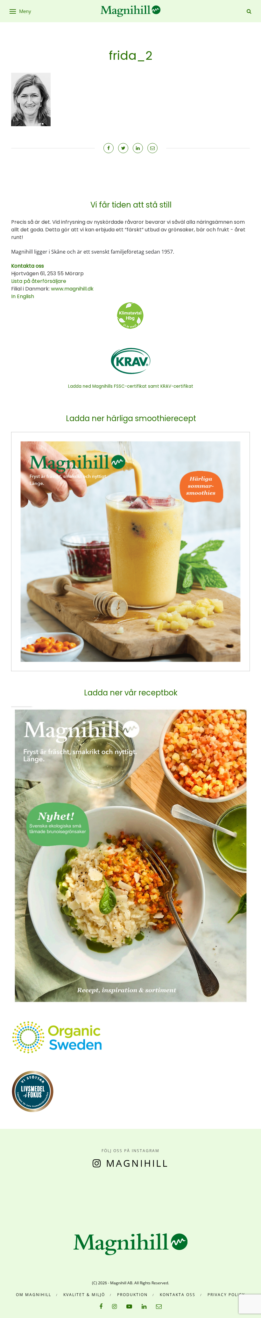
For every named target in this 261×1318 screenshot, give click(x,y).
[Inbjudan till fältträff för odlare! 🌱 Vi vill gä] (212, 1195)
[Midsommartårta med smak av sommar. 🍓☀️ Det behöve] (16, 1195)
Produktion (132, 1294)
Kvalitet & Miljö (84, 1294)
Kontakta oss (177, 1294)
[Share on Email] (152, 148)
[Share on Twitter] (123, 148)
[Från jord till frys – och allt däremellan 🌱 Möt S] (146, 1195)
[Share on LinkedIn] (138, 148)
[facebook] (100, 1306)
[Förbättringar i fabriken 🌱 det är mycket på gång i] (179, 1195)
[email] (159, 1306)
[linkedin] (144, 1306)
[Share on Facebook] (108, 148)
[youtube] (129, 1306)
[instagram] (114, 1306)
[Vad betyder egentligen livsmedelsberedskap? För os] (49, 1195)
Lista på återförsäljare (38, 281)
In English (22, 296)
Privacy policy (226, 1294)
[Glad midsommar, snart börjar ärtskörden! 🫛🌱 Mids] (81, 1195)
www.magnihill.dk (72, 288)
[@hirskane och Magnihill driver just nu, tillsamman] (114, 1195)
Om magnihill (33, 1294)
